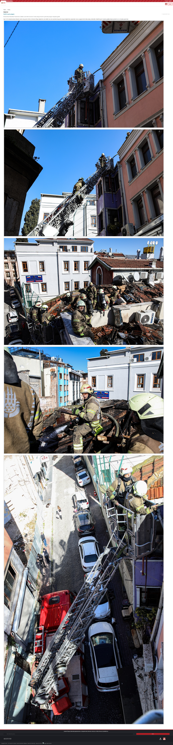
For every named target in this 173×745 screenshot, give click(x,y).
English (170, 1)
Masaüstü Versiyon (39, 743)
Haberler (10, 9)
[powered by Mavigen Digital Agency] (47, 743)
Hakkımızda (5, 9)
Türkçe (166, 1)
